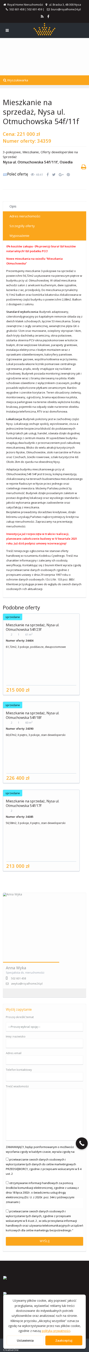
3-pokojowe (12, 152)
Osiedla (66, 162)
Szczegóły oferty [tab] (22, 226)
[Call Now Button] (82, 1143)
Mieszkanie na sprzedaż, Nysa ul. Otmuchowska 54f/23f (32, 627)
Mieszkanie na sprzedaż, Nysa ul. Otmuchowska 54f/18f (32, 715)
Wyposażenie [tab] (19, 235)
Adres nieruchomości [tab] (25, 216)
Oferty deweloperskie (57, 152)
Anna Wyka (16, 967)
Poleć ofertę (17, 174)
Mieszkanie (30, 152)
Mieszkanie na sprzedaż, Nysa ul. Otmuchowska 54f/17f (32, 803)
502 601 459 (34, 9)
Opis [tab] (13, 206)
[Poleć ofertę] (5, 175)
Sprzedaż (10, 157)
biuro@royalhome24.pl (66, 9)
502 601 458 (17, 9)
